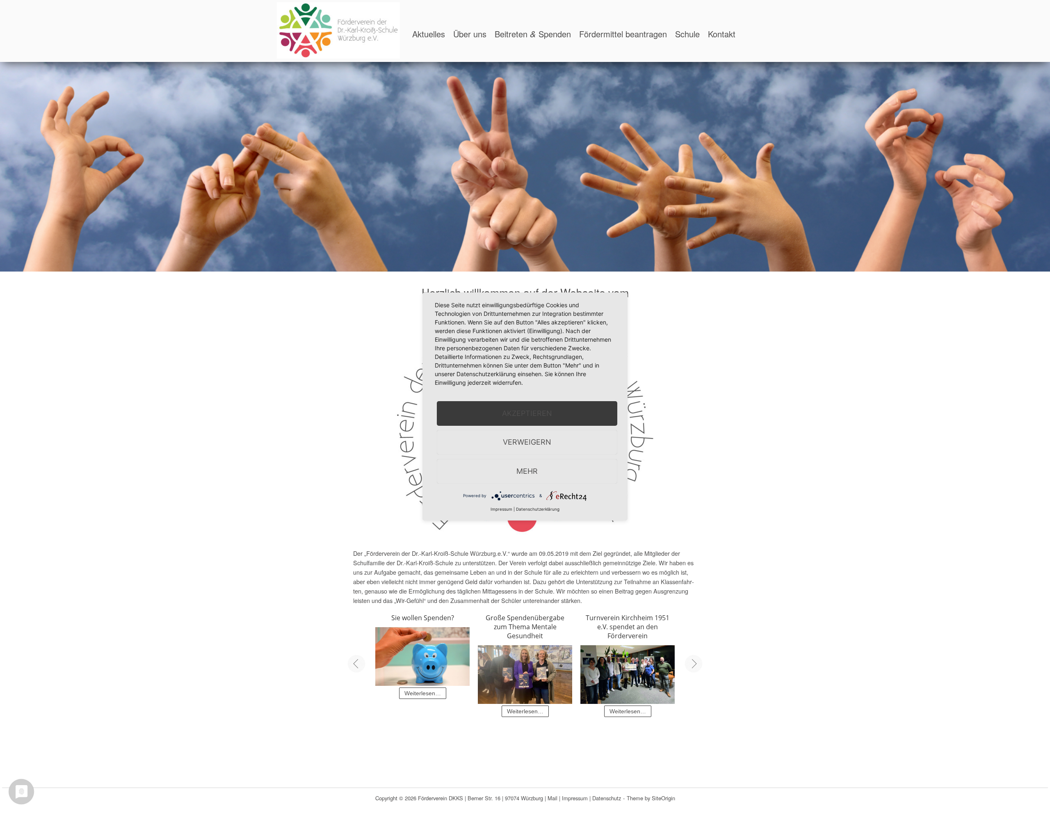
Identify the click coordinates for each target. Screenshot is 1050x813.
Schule (687, 34)
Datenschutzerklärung (537, 509)
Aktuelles (428, 34)
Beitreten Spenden (533, 33)
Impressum (575, 798)
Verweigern (527, 442)
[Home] (338, 29)
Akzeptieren (527, 413)
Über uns (469, 34)
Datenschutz (606, 798)
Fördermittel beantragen (623, 34)
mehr (527, 471)
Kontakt (721, 34)
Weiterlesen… (422, 693)
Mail (552, 798)
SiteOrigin (663, 798)
